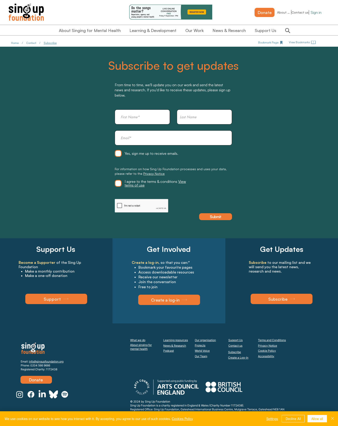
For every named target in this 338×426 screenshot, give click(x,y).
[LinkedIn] (42, 394)
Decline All (293, 418)
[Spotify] (64, 394)
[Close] (332, 418)
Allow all (317, 418)
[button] (169, 300)
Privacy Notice (154, 174)
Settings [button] (272, 418)
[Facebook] (30, 394)
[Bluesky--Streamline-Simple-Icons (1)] (53, 394)
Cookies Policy (182, 418)
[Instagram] (19, 394)
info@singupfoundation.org (46, 361)
